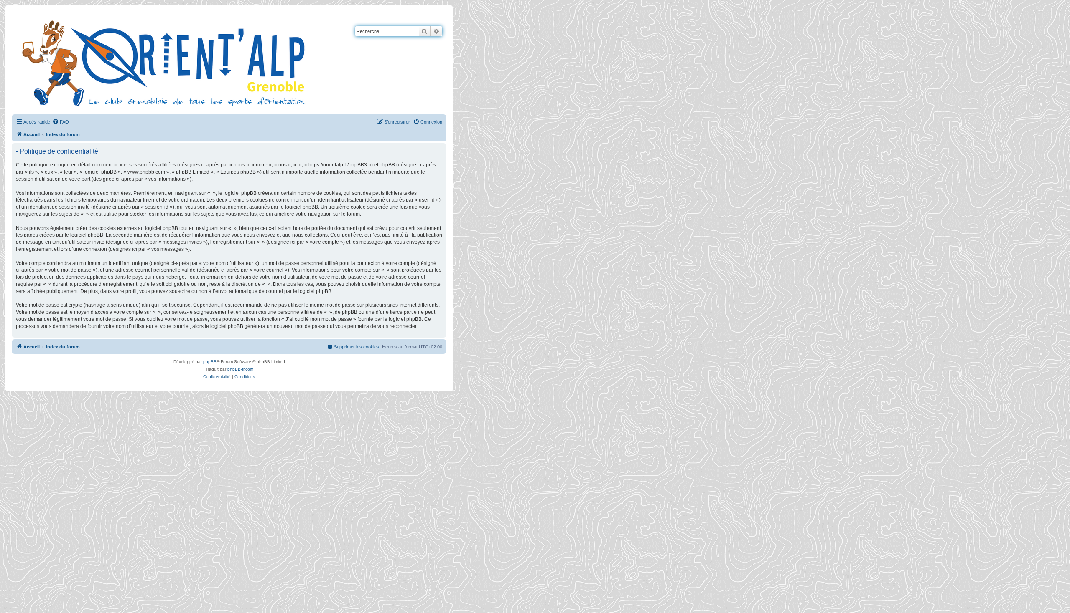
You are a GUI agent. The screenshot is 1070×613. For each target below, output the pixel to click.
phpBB (210, 361)
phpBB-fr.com (240, 369)
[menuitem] (60, 122)
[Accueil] (165, 62)
